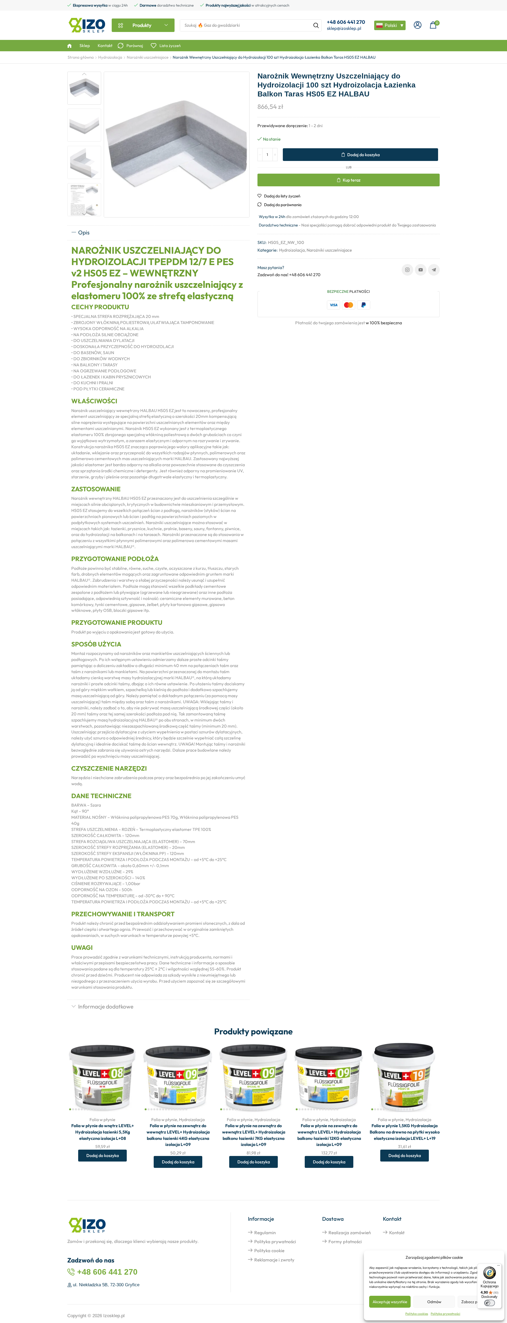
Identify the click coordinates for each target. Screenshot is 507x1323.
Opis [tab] (84, 232)
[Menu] (498, 1267)
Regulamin (265, 1232)
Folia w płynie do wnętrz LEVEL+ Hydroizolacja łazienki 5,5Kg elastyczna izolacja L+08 (102, 1132)
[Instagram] (407, 270)
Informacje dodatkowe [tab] (105, 1006)
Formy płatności (345, 1241)
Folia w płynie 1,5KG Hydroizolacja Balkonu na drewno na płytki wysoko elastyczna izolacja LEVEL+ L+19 (405, 1132)
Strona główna (81, 57)
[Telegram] (434, 270)
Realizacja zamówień (349, 1232)
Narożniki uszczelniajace (147, 57)
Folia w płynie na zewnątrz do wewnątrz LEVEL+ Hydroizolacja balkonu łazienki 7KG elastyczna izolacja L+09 (253, 1135)
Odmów (434, 1301)
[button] (418, 25)
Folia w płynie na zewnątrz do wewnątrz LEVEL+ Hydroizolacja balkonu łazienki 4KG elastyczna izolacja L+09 (178, 1135)
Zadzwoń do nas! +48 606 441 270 (289, 274)
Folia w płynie (102, 1119)
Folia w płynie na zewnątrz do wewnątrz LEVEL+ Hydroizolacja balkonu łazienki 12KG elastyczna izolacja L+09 (329, 1135)
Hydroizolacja (110, 57)
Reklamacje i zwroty (274, 1259)
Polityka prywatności (445, 1314)
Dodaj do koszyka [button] (128, 1077)
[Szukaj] (316, 25)
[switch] (489, 1303)
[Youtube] (420, 270)
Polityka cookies (416, 1314)
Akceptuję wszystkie (390, 1301)
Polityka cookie (269, 1250)
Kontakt (397, 1232)
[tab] (158, 232)
